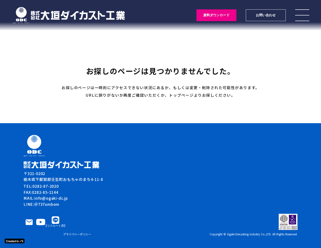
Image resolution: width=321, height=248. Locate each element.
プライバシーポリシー (77, 234)
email (29, 222)
